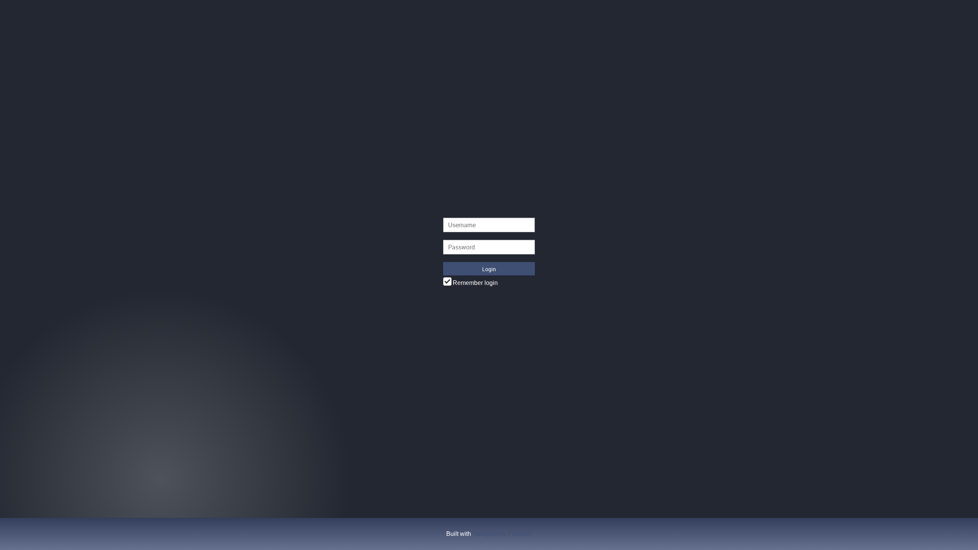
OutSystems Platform (502, 533)
